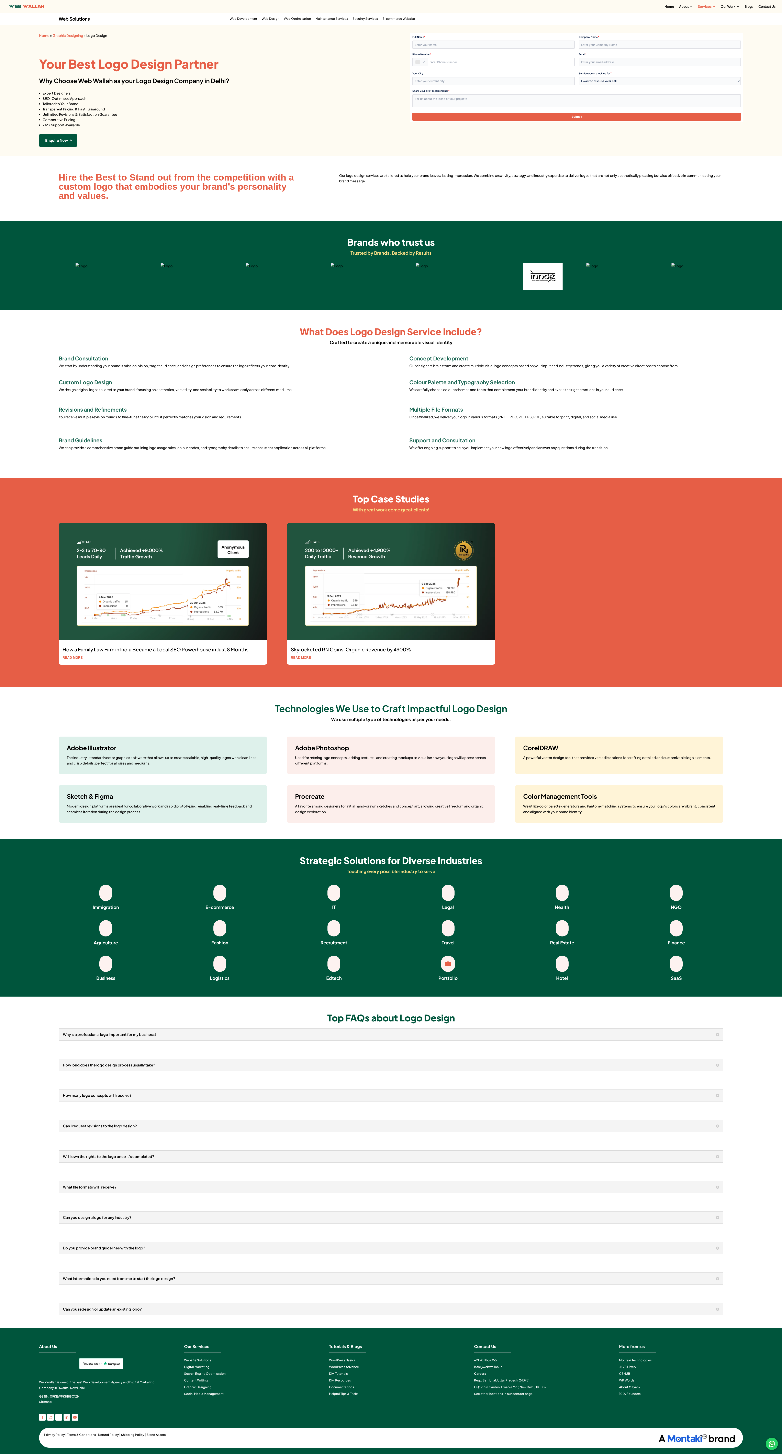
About (684, 7)
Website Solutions (197, 1360)
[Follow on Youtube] (75, 1417)
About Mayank (629, 1387)
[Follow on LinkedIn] (67, 1417)
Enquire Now (56, 140)
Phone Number (421, 54)
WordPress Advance (344, 1367)
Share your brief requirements (431, 90)
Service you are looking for (595, 73)
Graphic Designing (68, 35)
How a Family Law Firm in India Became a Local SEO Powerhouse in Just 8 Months (155, 649)
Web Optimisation (297, 18)
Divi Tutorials (338, 1373)
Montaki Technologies (635, 1360)
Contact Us (766, 7)
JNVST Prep (627, 1367)
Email (582, 54)
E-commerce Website (398, 18)
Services (705, 7)
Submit (577, 116)
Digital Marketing (196, 1367)
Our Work (728, 7)
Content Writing (196, 1380)
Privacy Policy (54, 1434)
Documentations (341, 1387)
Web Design (270, 18)
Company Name (589, 37)
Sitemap (45, 1401)
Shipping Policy (132, 1434)
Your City (417, 73)
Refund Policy (108, 1434)
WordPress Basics (342, 1360)
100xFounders (630, 1394)
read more (73, 657)
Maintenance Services (331, 18)
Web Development (243, 18)
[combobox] (420, 62)
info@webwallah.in (488, 1367)
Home (669, 7)
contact (518, 1394)
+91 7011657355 (485, 1360)
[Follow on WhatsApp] (58, 1417)
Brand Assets (156, 1434)
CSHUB (624, 1373)
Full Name (418, 37)
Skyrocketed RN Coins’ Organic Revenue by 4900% (351, 649)
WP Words (626, 1380)
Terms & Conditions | (82, 1434)
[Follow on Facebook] (42, 1417)
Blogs (749, 7)
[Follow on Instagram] (50, 1417)
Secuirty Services (365, 18)
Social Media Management (204, 1394)
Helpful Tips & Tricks (343, 1394)
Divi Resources (340, 1380)
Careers (480, 1373)
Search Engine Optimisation (205, 1373)
